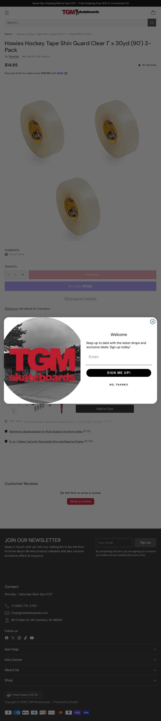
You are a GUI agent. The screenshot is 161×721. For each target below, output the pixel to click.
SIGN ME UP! (119, 372)
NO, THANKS (119, 384)
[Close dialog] (152, 321)
